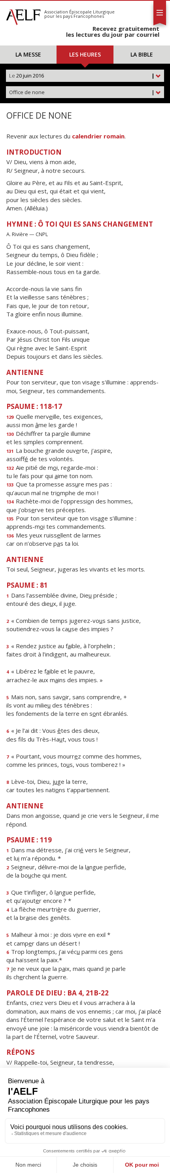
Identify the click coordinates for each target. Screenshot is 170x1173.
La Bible (141, 54)
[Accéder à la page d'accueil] (23, 15)
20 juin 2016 (82, 75)
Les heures (85, 54)
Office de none (82, 92)
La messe (28, 54)
